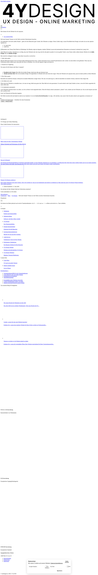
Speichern (59, 570)
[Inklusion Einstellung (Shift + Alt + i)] (1, 29)
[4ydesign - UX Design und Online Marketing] (49, 24)
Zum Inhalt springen (5, 1)
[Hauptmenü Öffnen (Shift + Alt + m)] (1, 34)
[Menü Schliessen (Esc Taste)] (1, 206)
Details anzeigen (67, 562)
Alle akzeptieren (38, 570)
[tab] (3, 101)
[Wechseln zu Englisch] (3, 27)
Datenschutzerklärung (57, 563)
